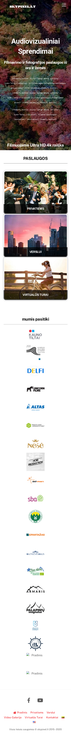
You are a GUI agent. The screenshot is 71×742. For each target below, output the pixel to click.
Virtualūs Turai (34, 717)
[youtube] (41, 700)
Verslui (51, 712)
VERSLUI (35, 252)
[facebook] (29, 700)
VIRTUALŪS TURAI (35, 295)
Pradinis (21, 712)
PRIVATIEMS (35, 208)
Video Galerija (12, 717)
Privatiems (36, 712)
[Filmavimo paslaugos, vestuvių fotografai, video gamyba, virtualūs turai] (22, 9)
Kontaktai (52, 717)
